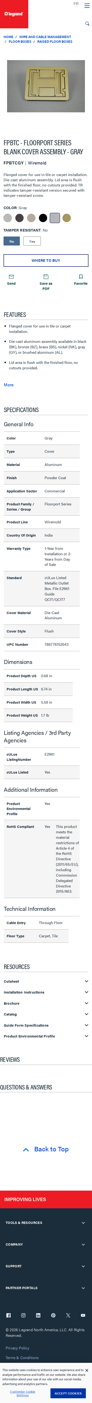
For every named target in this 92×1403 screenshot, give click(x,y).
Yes (32, 241)
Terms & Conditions (22, 1357)
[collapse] (83, 1222)
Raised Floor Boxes (54, 41)
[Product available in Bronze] (19, 218)
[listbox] (46, 89)
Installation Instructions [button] (24, 992)
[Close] (87, 1370)
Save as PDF (46, 286)
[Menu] (87, 6)
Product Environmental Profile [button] (29, 1036)
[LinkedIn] (38, 1316)
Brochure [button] (12, 1003)
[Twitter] (68, 1316)
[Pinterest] (53, 1316)
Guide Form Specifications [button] (26, 1025)
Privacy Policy (17, 1348)
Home (8, 36)
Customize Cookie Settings (22, 1393)
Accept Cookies (68, 1393)
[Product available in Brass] (67, 218)
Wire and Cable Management (45, 36)
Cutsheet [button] (11, 981)
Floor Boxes (20, 41)
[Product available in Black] (43, 218)
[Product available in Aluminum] (8, 218)
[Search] (87, 23)
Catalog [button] (10, 1014)
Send (11, 283)
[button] (87, 52)
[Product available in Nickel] (31, 218)
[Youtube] (83, 1316)
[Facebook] (8, 1316)
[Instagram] (23, 1316)
